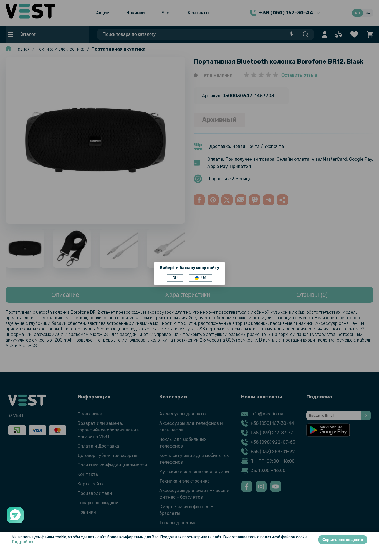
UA (203, 278)
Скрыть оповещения (342, 539)
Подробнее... (25, 542)
